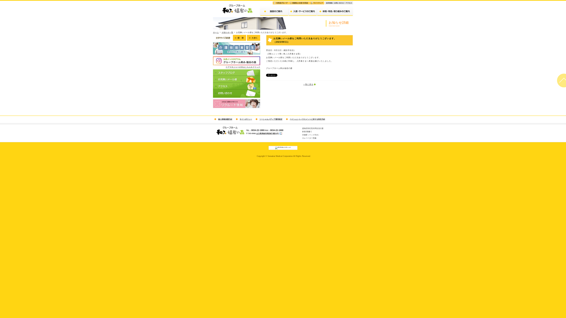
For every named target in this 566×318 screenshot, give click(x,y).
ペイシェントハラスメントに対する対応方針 (307, 119)
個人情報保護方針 (225, 119)
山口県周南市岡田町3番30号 (267, 133)
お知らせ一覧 (227, 32)
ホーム (216, 32)
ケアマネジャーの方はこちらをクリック (243, 67)
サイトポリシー (246, 119)
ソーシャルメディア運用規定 (270, 119)
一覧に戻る (308, 84)
